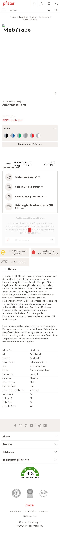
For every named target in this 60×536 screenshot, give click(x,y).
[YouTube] (31, 425)
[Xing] (39, 425)
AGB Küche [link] (30, 511)
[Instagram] (20, 425)
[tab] (30, 269)
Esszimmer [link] (44, 17)
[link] (34, 3)
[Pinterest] (26, 425)
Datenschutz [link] (30, 516)
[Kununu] (45, 425)
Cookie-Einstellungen (30, 522)
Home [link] (13, 17)
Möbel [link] (33, 17)
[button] (30, 474)
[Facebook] (15, 425)
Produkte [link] (23, 17)
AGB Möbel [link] (16, 511)
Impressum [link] (44, 511)
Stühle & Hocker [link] (30, 19)
